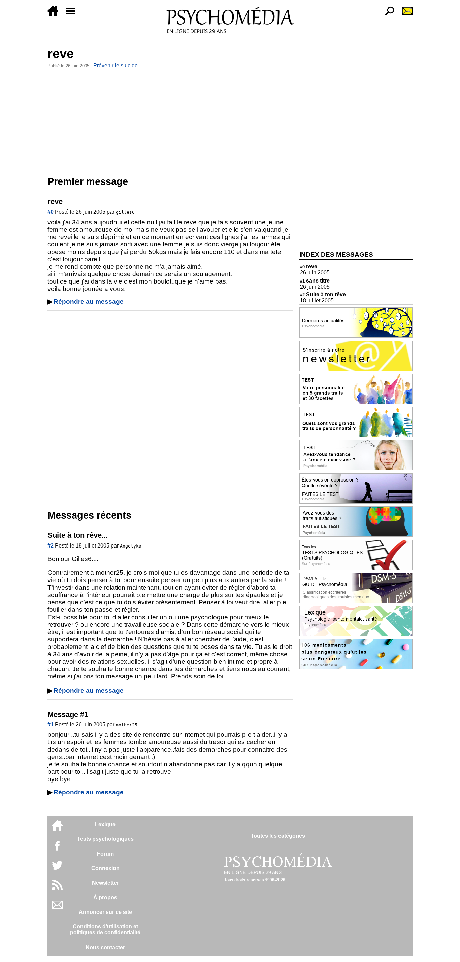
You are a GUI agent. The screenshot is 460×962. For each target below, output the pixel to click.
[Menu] (73, 15)
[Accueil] (55, 15)
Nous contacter (105, 947)
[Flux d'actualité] (57, 888)
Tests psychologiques (105, 839)
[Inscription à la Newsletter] (404, 15)
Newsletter (105, 883)
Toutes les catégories (278, 836)
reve (308, 266)
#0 (50, 212)
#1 (50, 724)
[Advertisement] (170, 121)
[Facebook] (57, 849)
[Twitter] (57, 869)
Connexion (105, 868)
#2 (50, 546)
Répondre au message (89, 301)
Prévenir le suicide (115, 65)
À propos (105, 897)
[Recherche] (387, 15)
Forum (105, 854)
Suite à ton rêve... (325, 294)
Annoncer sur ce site (105, 912)
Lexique (105, 824)
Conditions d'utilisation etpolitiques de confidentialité (105, 929)
